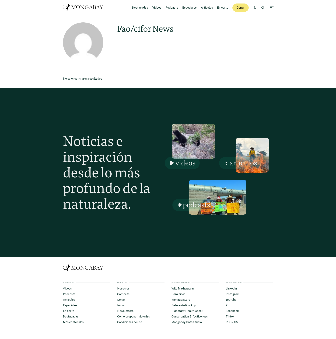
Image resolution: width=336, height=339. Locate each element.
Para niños (178, 294)
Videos (156, 7)
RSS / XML (233, 322)
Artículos (207, 7)
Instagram (232, 294)
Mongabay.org (181, 299)
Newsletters (125, 311)
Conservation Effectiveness (190, 316)
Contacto (123, 294)
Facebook (232, 311)
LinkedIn (231, 288)
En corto (222, 7)
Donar (240, 7)
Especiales (189, 7)
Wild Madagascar (183, 288)
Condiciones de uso (129, 322)
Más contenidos (73, 322)
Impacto (122, 305)
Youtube (231, 299)
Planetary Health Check (187, 311)
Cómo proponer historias (133, 316)
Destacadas (140, 7)
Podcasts (172, 7)
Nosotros (123, 288)
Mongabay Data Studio (187, 322)
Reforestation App (184, 305)
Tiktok (230, 316)
